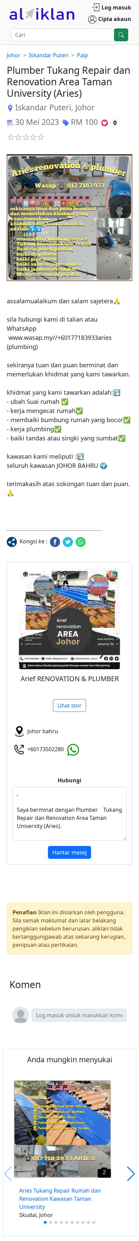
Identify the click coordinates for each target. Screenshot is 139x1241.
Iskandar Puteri (48, 55)
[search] (121, 34)
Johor (14, 55)
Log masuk (116, 7)
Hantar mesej (69, 852)
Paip (82, 55)
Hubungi (69, 780)
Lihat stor (69, 705)
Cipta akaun (114, 19)
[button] (69, 218)
